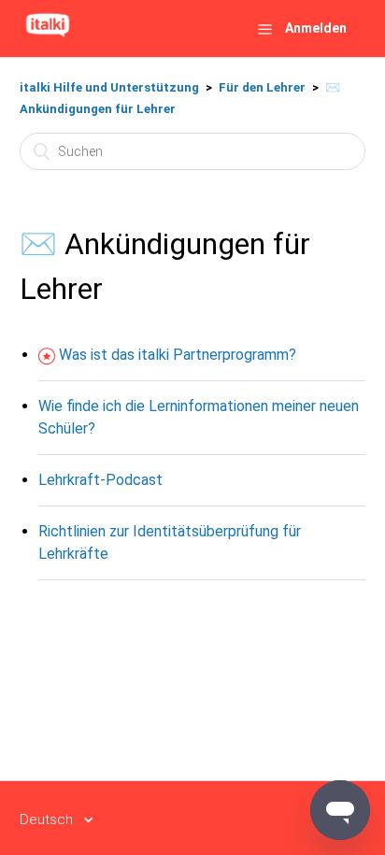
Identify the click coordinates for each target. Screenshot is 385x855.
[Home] (48, 37)
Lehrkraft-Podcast (100, 480)
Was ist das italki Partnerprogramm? (177, 354)
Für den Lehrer (262, 87)
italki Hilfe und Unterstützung (109, 87)
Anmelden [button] (316, 28)
